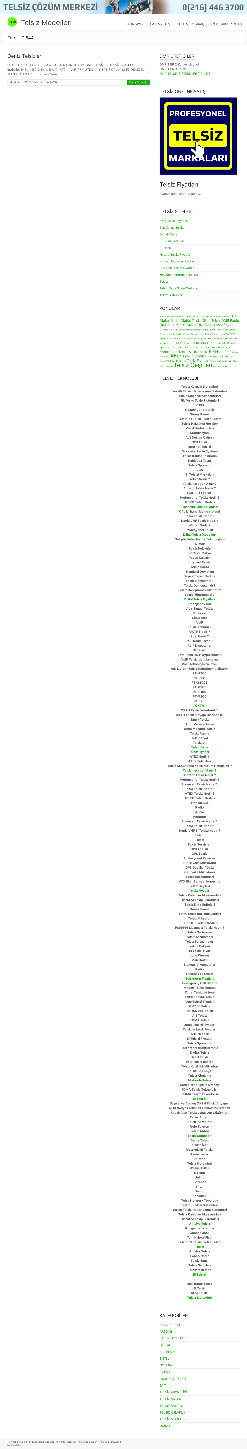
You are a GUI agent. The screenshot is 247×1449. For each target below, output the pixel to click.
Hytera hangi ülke (177, 330)
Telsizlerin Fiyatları (199, 978)
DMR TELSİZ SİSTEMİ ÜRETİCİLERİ (185, 74)
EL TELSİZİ (184, 24)
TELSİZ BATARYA (172, 1406)
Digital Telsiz (191, 321)
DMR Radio (230, 321)
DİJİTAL (165, 1345)
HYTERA (166, 1365)
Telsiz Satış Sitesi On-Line (178, 288)
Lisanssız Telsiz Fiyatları (177, 268)
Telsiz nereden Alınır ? (200, 770)
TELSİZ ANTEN (170, 1399)
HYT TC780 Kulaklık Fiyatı (222, 343)
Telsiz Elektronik (178, 361)
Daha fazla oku (138, 82)
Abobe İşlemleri (167, 316)
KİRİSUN (175, 356)
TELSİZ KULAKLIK (172, 1412)
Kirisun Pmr (221, 352)
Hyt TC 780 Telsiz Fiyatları (173, 347)
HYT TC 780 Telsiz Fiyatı (199, 347)
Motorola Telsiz (199, 1080)
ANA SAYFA (135, 24)
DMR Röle (167, 325)
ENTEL (53, 82)
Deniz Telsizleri (25, 56)
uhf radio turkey (221, 366)
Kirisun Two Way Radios (177, 261)
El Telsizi (166, 248)
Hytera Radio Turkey (208, 334)
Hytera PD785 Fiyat (211, 330)
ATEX (235, 316)
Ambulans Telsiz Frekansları (199, 316)
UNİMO (165, 1426)
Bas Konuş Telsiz (172, 227)
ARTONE (166, 1331)
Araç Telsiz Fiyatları (174, 221)
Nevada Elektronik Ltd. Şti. (179, 275)
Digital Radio (170, 321)
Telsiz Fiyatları (198, 361)
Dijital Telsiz (168, 234)
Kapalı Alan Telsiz (173, 352)
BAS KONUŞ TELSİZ (174, 1338)
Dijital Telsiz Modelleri (199, 534)
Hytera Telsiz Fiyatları (175, 254)
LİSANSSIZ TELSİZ (160, 24)
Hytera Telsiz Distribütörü (172, 338)
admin (16, 82)
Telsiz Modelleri (46, 22)
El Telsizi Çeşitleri (193, 324)
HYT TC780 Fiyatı (200, 343)
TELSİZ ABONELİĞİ (173, 1392)
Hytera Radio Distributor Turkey (181, 334)
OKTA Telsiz (213, 357)
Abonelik (180, 316)
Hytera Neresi (194, 330)
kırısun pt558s (194, 356)
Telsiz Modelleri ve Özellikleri (224, 361)
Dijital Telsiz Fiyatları (199, 599)
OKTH (199, 706)
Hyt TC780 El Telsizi (180, 343)
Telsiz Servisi (166, 366)
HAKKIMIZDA (230, 24)
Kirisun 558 (199, 351)
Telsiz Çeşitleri (193, 365)
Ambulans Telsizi (222, 316)
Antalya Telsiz (199, 1223)
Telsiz (164, 281)
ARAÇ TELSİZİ (205, 24)
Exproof (218, 325)
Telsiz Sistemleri (171, 295)
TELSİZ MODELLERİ (174, 1419)
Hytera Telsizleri (216, 338)
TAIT (163, 1385)
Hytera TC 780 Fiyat (229, 334)
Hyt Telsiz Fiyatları (221, 347)
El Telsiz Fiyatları (172, 241)
